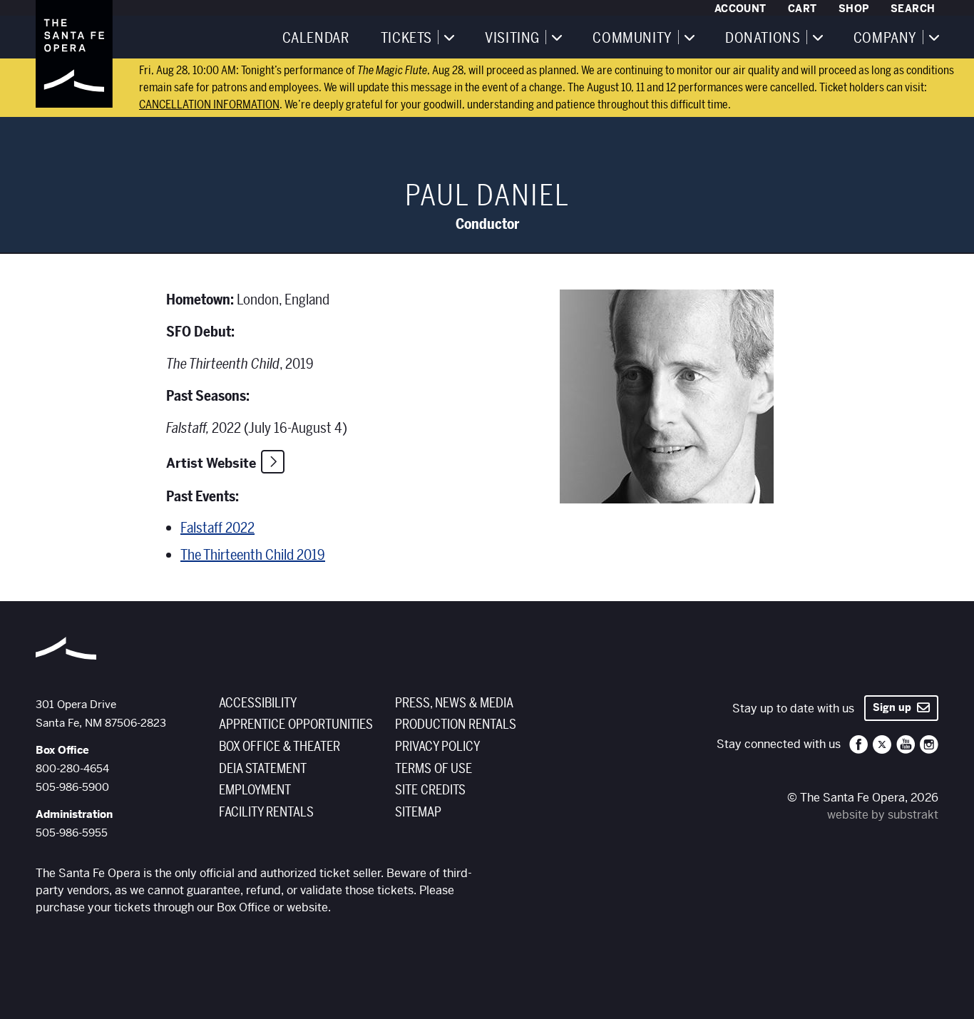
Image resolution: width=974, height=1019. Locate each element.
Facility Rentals (266, 812)
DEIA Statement (263, 768)
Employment (255, 790)
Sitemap (418, 812)
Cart (802, 8)
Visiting (512, 38)
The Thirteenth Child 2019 (252, 555)
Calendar (315, 38)
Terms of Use (433, 768)
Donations (762, 38)
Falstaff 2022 (217, 528)
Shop (854, 8)
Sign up (895, 707)
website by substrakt (882, 814)
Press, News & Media (454, 703)
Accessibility (258, 703)
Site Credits (430, 790)
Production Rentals (455, 724)
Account (740, 8)
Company (885, 38)
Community (632, 38)
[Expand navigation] (448, 37)
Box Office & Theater (279, 746)
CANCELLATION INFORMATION (209, 105)
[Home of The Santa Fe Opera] (74, 53)
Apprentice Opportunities (296, 724)
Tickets (406, 38)
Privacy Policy (437, 746)
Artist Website (211, 463)
